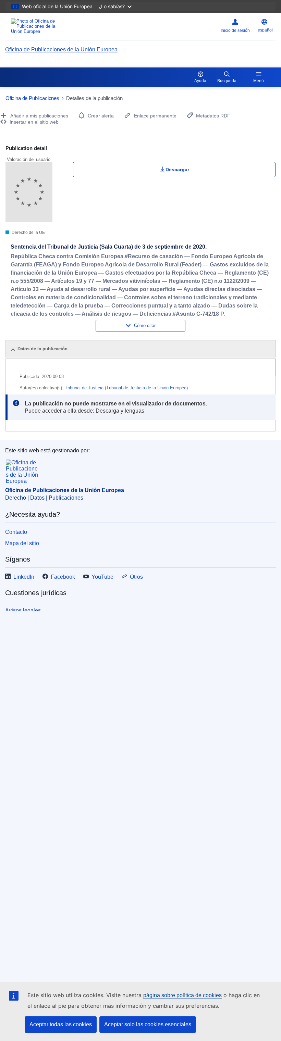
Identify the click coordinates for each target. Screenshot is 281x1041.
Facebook (63, 577)
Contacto (16, 532)
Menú (258, 80)
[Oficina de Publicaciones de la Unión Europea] (52, 26)
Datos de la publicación (42, 348)
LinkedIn (23, 577)
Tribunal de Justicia (84, 387)
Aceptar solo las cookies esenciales (147, 1024)
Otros (136, 577)
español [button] (265, 30)
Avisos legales (23, 610)
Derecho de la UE (28, 232)
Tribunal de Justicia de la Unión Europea (146, 387)
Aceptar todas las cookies (60, 1024)
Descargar (177, 169)
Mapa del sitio (22, 543)
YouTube (102, 577)
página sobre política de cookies (182, 995)
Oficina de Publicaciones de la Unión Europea (61, 49)
